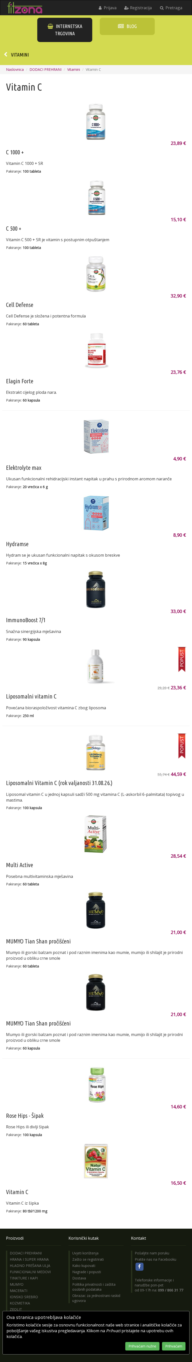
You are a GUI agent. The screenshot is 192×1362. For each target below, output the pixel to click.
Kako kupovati (83, 1265)
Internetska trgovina (68, 29)
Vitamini (20, 55)
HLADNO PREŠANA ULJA (30, 1265)
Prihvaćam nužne (142, 1346)
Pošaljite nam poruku (152, 1253)
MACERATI (18, 1290)
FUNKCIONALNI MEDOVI (30, 1271)
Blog (131, 26)
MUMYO (17, 1284)
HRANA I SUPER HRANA (29, 1259)
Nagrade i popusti (86, 1271)
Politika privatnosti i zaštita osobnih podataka (94, 1287)
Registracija (140, 8)
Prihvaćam (173, 1346)
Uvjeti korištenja (85, 1253)
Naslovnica (15, 69)
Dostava (79, 1278)
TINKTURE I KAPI (24, 1278)
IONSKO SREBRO (24, 1296)
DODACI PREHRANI (46, 69)
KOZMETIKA (20, 1303)
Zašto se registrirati (88, 1259)
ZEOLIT (16, 1309)
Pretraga (173, 8)
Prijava (109, 8)
